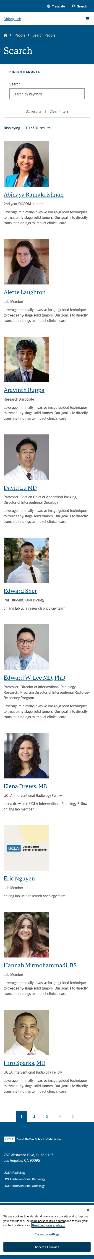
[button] (55, 6)
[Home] (5, 35)
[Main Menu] (87, 18)
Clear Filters (59, 111)
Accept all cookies (47, 1247)
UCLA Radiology (14, 1172)
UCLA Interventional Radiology (24, 1179)
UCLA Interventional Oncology (24, 1186)
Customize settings (47, 1234)
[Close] (88, 1210)
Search (15, 84)
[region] (47, 1230)
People (20, 35)
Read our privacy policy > (48, 1225)
